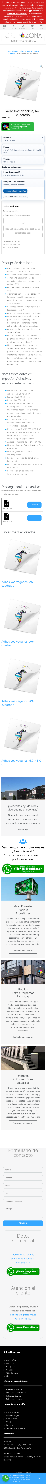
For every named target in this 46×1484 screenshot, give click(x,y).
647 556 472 (23, 1262)
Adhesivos (15, 51)
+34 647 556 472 (23, 1319)
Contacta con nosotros (23, 950)
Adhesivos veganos (26, 51)
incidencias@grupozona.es (23, 1315)
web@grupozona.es (23, 1254)
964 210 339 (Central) (23, 1258)
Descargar (34, 505)
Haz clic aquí (23, 829)
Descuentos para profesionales (23, 847)
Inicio (8, 51)
